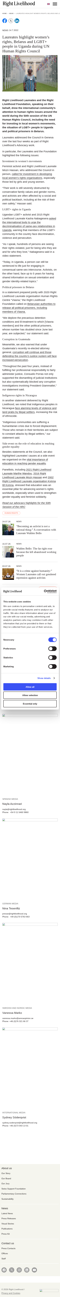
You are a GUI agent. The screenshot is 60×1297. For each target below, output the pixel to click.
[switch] (52, 648)
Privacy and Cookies (10, 1293)
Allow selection (30, 695)
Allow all (30, 687)
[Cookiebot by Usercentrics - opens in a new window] (44, 591)
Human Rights (11, 513)
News (11, 13)
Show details (44, 678)
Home (4, 13)
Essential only (30, 703)
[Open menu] (55, 4)
